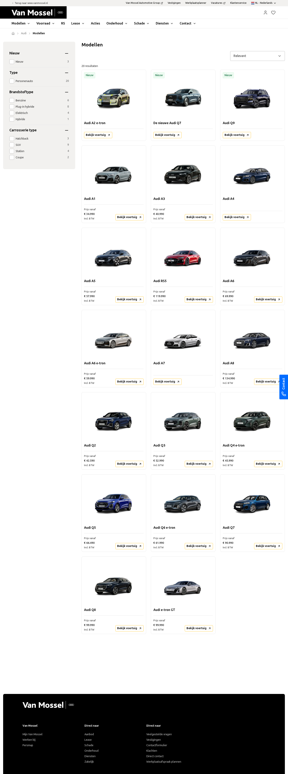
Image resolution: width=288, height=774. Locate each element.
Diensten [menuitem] (162, 23)
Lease (88, 740)
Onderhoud (91, 750)
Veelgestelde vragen (159, 734)
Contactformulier (156, 745)
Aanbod (89, 734)
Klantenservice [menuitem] (238, 3)
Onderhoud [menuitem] (114, 23)
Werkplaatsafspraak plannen (163, 761)
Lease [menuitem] (75, 23)
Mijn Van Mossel (33, 734)
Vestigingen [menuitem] (174, 3)
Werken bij (29, 740)
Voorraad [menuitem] (43, 23)
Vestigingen (153, 740)
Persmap (28, 745)
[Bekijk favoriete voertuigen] (273, 12)
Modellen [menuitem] (18, 23)
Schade (88, 745)
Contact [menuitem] (185, 23)
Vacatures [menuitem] (216, 3)
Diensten (90, 756)
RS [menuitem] (63, 23)
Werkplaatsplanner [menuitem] (195, 3)
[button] (265, 12)
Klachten (151, 750)
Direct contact (155, 756)
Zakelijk (89, 761)
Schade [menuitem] (139, 23)
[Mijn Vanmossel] (265, 12)
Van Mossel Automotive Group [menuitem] (143, 3)
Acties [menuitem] (95, 23)
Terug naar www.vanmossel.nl (31, 3)
